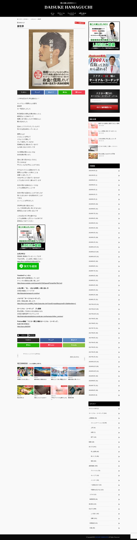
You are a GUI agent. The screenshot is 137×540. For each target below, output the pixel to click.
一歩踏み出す (23, 335)
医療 (91, 442)
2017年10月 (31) (94, 314)
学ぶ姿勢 (94, 451)
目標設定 (94, 523)
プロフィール (61, 14)
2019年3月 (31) (93, 232)
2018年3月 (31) (93, 290)
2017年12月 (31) (94, 304)
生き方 (92, 509)
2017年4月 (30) (93, 342)
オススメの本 (94, 408)
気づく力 (94, 456)
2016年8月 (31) (93, 380)
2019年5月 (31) (93, 223)
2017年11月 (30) (94, 309)
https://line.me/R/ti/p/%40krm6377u (28, 261)
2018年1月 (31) (93, 299)
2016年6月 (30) (93, 390)
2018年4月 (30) (93, 285)
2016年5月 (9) (93, 395)
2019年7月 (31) (93, 213)
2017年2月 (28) (93, 352)
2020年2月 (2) (93, 199)
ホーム (52, 14)
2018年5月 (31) (93, 280)
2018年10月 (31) (94, 256)
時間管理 (94, 499)
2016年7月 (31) (93, 385)
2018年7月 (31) (93, 271)
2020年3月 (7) (93, 194)
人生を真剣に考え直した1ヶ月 (107, 139)
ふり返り (94, 513)
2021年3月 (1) (93, 175)
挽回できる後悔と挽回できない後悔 (108, 124)
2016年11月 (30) (94, 366)
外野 (93, 432)
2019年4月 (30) (93, 228)
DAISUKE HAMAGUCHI (69, 7)
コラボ (93, 494)
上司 (93, 427)
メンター (94, 480)
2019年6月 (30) (93, 218)
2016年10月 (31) (94, 371)
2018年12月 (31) (94, 247)
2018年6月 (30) (93, 275)
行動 (92, 528)
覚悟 (93, 461)
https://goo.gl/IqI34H (23, 326)
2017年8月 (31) (93, 323)
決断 (93, 518)
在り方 (92, 446)
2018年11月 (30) (94, 252)
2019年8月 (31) (93, 208)
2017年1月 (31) (93, 357)
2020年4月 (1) (93, 189)
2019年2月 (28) (93, 237)
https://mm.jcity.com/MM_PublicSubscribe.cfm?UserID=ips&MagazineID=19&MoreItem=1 (46, 303)
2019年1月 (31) (93, 242)
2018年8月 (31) (93, 266)
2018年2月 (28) (93, 294)
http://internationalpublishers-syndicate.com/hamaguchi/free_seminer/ (40, 316)
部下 (93, 437)
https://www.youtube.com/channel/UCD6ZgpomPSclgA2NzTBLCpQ (39, 283)
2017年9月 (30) (93, 318)
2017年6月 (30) (93, 333)
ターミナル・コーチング (98, 413)
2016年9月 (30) (93, 376)
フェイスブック (72, 14)
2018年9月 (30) (93, 261)
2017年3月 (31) (93, 347)
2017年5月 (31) (93, 337)
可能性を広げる (97, 489)
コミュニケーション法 (98, 423)
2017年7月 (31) (93, 328)
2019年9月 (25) (93, 204)
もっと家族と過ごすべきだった (107, 132)
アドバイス (95, 470)
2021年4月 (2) (93, 170)
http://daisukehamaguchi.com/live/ (28, 293)
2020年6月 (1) (93, 180)
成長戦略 (32, 335)
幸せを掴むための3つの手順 (106, 155)
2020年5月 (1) (93, 185)
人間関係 (93, 418)
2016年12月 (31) (94, 361)
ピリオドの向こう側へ (107, 146)
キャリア (94, 475)
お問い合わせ (82, 14)
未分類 (92, 504)
